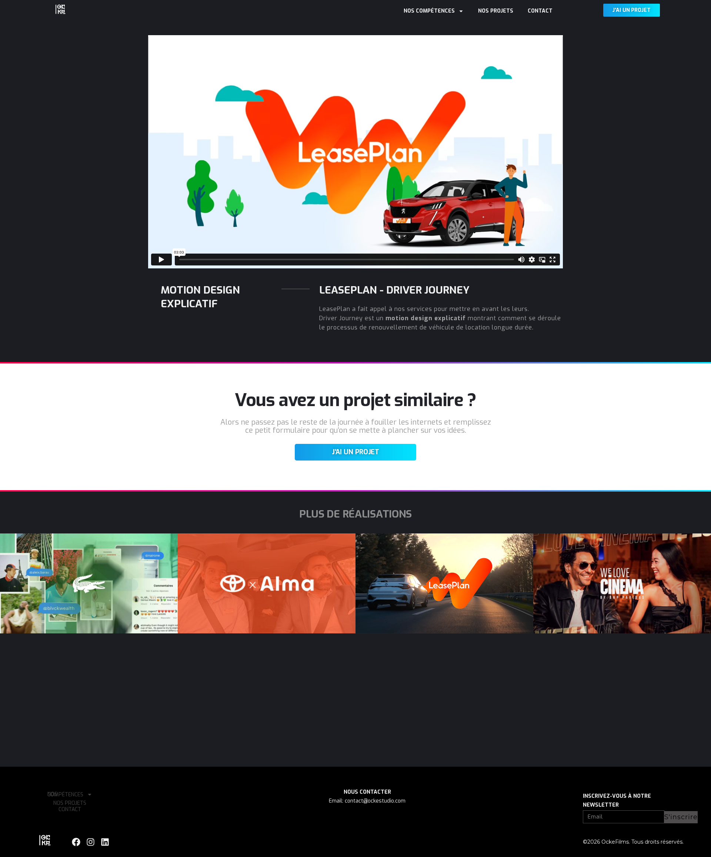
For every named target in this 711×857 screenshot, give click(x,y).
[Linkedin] (105, 842)
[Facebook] (76, 842)
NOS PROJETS (495, 10)
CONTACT (540, 10)
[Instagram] (90, 842)
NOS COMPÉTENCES (429, 10)
